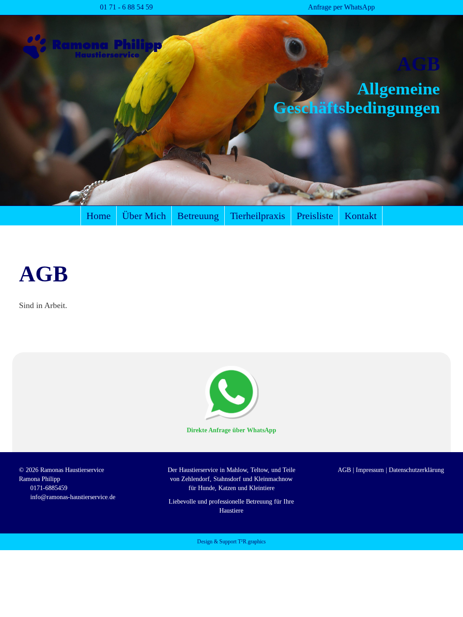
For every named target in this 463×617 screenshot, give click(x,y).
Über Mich (144, 215)
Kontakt (361, 215)
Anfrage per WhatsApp (341, 7)
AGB (344, 470)
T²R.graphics (252, 541)
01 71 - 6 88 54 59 (126, 7)
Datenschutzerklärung (416, 470)
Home (98, 215)
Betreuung (198, 215)
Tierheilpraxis (257, 215)
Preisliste (315, 215)
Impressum (370, 470)
